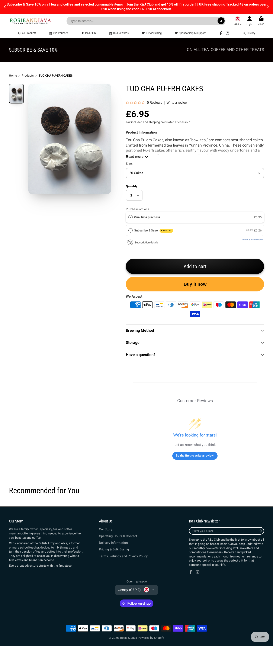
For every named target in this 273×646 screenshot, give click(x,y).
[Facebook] (221, 33)
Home (13, 75)
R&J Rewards (121, 33)
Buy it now (195, 284)
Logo (30, 21)
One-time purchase (147, 217)
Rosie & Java (128, 637)
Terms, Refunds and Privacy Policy (123, 556)
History (251, 33)
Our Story (105, 529)
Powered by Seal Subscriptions (253, 239)
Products (28, 75)
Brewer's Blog (154, 33)
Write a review (177, 103)
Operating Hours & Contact (118, 536)
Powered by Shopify (151, 637)
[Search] (221, 21)
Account (249, 20)
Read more (135, 157)
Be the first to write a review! (195, 455)
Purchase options (137, 209)
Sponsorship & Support (192, 33)
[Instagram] (227, 33)
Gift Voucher (60, 33)
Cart (261, 20)
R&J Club (90, 33)
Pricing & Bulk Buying (114, 549)
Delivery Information (113, 543)
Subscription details (146, 242)
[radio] (130, 217)
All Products (29, 33)
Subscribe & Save (153, 230)
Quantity (132, 186)
